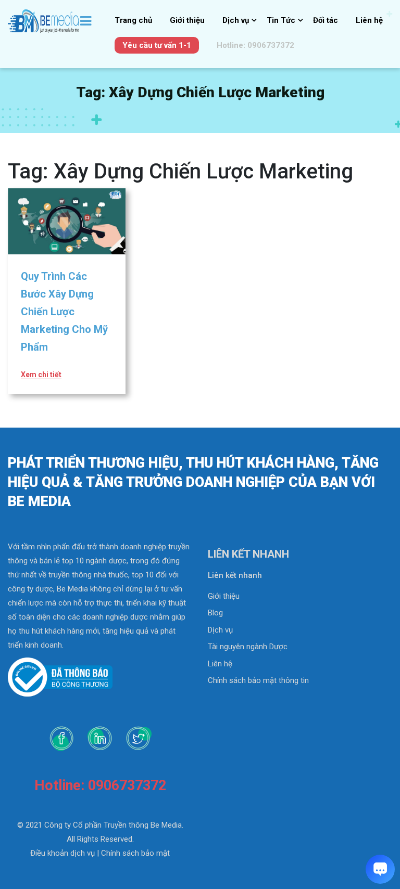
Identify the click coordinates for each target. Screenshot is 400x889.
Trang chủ (133, 20)
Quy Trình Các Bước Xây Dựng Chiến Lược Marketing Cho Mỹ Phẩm (64, 311)
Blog (215, 612)
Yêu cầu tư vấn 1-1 (156, 45)
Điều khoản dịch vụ (62, 853)
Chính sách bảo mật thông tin (258, 680)
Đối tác (325, 20)
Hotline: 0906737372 (255, 45)
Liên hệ (369, 20)
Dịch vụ (235, 20)
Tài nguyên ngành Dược (248, 646)
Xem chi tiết (41, 374)
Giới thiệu (187, 20)
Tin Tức (281, 20)
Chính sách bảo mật (135, 853)
